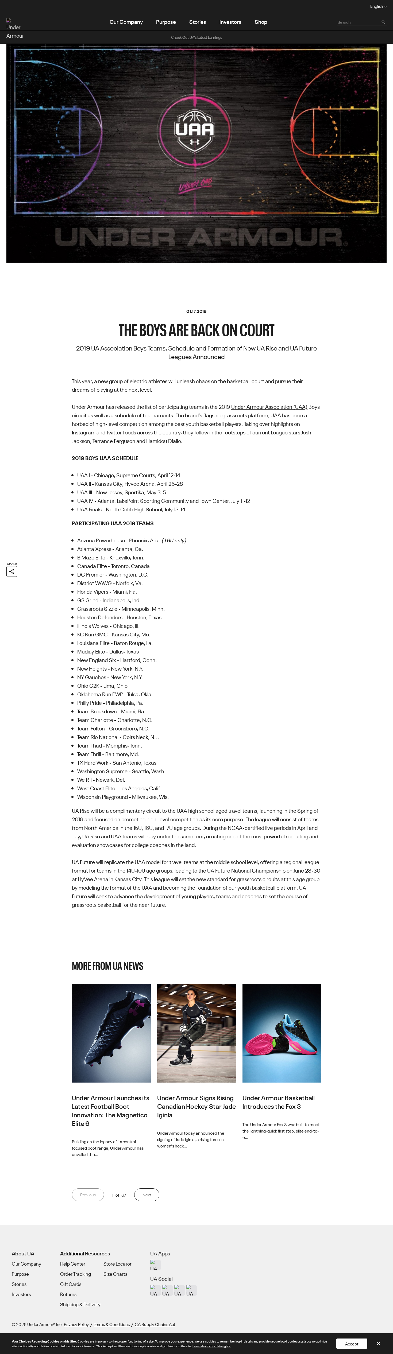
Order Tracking (75, 1274)
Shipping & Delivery (80, 1304)
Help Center (72, 1263)
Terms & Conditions (112, 1324)
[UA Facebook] (191, 1290)
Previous (88, 1194)
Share (12, 563)
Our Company (126, 21)
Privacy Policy (76, 1324)
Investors (230, 21)
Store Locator (117, 1263)
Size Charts (115, 1274)
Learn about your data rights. (211, 1346)
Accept (352, 1344)
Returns (68, 1294)
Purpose (166, 21)
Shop (261, 21)
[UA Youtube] (179, 1290)
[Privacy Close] (378, 1343)
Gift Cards (70, 1284)
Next (146, 1194)
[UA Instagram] (155, 1290)
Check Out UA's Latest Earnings (196, 37)
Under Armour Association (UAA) (269, 406)
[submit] (383, 22)
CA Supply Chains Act (155, 1324)
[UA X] (167, 1290)
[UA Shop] (155, 1265)
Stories (197, 21)
